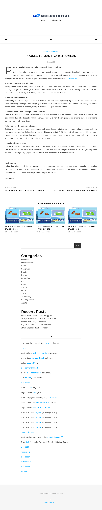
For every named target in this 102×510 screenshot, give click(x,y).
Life (22, 281)
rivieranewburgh (37, 358)
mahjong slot (26, 452)
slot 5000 (25, 447)
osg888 (38, 412)
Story (23, 290)
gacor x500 (32, 363)
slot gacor (48, 343)
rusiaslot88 (72, 78)
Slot (27, 442)
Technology (26, 296)
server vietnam (27, 432)
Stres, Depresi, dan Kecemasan (34, 327)
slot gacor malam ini (41, 407)
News (23, 284)
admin (11, 179)
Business (25, 259)
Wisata (24, 303)
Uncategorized (51, 52)
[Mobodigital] (51, 15)
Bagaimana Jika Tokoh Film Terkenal (36, 324)
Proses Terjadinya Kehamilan (33, 321)
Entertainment (27, 262)
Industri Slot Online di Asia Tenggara (36, 315)
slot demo (25, 466)
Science (24, 287)
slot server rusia (43, 402)
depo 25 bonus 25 (55, 437)
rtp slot (28, 377)
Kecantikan (25, 278)
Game (23, 265)
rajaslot (24, 471)
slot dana (25, 348)
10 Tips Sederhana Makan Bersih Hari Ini (38, 318)
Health (24, 272)
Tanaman (25, 293)
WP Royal (59, 493)
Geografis (25, 269)
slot (31, 387)
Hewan (24, 275)
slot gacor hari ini (40, 353)
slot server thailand (29, 368)
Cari (77, 245)
